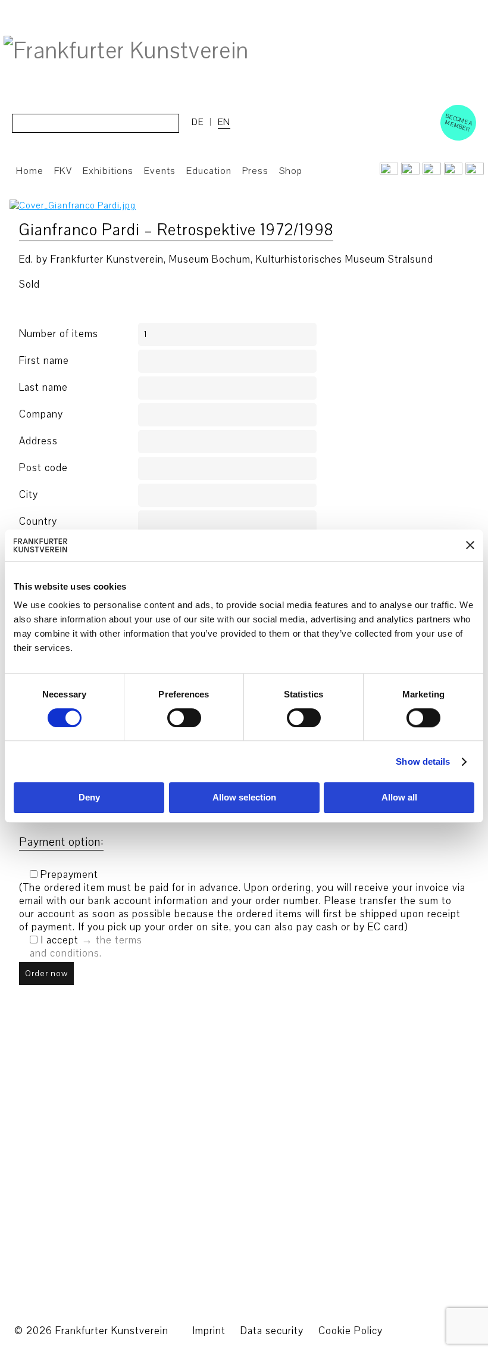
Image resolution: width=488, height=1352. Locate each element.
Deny (89, 798)
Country (38, 521)
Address (38, 441)
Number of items (58, 334)
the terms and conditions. (86, 946)
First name (44, 360)
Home (29, 170)
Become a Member (459, 122)
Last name (43, 387)
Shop (290, 170)
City (28, 494)
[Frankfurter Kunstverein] (126, 51)
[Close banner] (470, 545)
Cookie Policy (350, 1331)
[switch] (184, 717)
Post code (43, 468)
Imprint (209, 1331)
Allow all (399, 798)
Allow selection (244, 798)
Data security (272, 1331)
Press (255, 170)
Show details (423, 761)
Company (41, 414)
